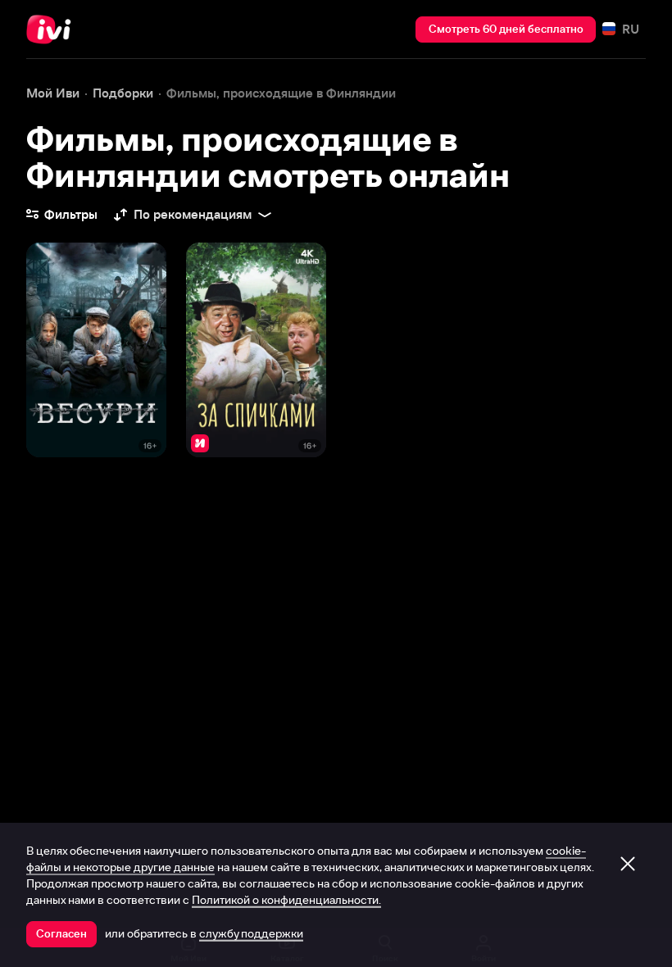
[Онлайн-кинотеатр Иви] (53, 29)
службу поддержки (251, 933)
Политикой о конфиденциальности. (286, 899)
